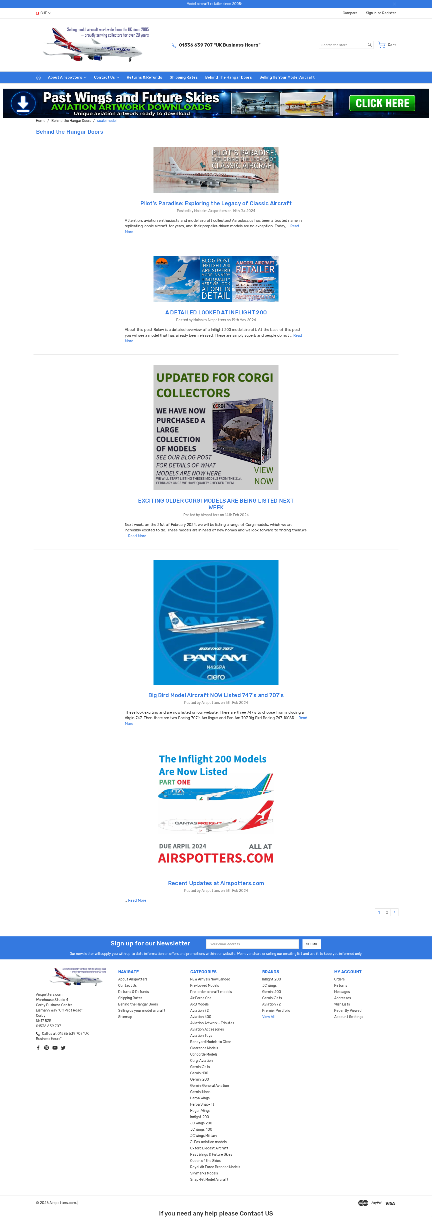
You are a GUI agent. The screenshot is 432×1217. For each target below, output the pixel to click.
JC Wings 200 (201, 1123)
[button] (216, 103)
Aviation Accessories (207, 1029)
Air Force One (201, 998)
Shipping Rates (184, 77)
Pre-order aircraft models (211, 992)
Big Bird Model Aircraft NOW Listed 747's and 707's (216, 695)
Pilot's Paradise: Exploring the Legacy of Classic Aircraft (216, 203)
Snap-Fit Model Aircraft (209, 1179)
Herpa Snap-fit (202, 1104)
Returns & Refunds (144, 77)
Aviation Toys (201, 1036)
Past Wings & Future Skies (211, 1154)
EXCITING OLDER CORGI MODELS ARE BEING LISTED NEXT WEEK (216, 504)
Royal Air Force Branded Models (215, 1167)
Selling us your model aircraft (287, 77)
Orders (339, 979)
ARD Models (199, 1004)
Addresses (342, 998)
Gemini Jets (200, 1067)
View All (268, 1017)
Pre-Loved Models (204, 985)
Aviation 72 (199, 1010)
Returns (340, 985)
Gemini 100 (199, 1073)
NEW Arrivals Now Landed (210, 979)
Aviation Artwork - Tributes (212, 1023)
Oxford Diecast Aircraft (209, 1148)
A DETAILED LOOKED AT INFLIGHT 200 (216, 312)
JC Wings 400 (201, 1129)
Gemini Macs (200, 1092)
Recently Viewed (348, 1010)
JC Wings (269, 985)
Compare (350, 13)
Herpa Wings (200, 1098)
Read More (137, 536)
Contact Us (105, 77)
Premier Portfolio (276, 1010)
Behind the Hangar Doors (228, 77)
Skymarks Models (204, 1173)
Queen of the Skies (205, 1161)
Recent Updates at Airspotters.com (216, 883)
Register (389, 13)
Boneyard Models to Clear (210, 1042)
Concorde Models (204, 1054)
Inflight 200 (199, 1117)
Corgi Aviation (201, 1061)
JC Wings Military (203, 1136)
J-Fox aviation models (208, 1142)
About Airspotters (65, 77)
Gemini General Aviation (209, 1086)
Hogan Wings (200, 1111)
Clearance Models (204, 1048)
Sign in (371, 13)
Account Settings (348, 1017)
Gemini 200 (199, 1079)
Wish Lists (342, 1004)
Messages (342, 992)
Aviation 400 (200, 1017)
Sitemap (125, 1017)
